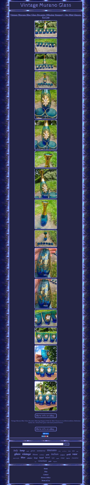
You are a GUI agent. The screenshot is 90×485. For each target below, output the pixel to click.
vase (74, 454)
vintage (26, 454)
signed (57, 458)
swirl (28, 451)
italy (15, 450)
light (53, 458)
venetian (42, 460)
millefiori (29, 458)
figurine (68, 458)
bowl (47, 457)
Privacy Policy (46, 477)
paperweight (16, 458)
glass (17, 454)
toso (69, 451)
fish (73, 451)
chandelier (75, 458)
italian (54, 454)
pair (50, 461)
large (36, 458)
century (41, 455)
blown (35, 454)
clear (63, 458)
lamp (22, 450)
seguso (55, 461)
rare (77, 451)
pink (47, 455)
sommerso (41, 451)
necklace (64, 451)
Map (45, 471)
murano (52, 450)
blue (23, 457)
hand (41, 458)
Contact (45, 474)
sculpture (62, 455)
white (59, 451)
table (35, 461)
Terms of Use (46, 480)
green (33, 451)
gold (69, 454)
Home (46, 468)
